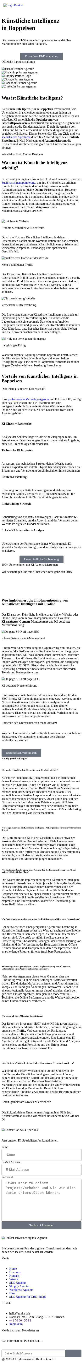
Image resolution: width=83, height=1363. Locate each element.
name (5, 1147)
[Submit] (73, 1353)
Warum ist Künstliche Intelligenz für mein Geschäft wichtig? (30, 770)
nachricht (7, 1177)
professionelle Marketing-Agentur (28, 399)
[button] (41, 13)
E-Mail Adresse (11, 1162)
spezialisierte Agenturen (16, 137)
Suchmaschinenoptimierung (18, 182)
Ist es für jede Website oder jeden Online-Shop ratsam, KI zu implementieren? (38, 1063)
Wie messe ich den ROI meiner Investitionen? (22, 1016)
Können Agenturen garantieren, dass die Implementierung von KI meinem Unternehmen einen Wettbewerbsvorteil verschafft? (36, 967)
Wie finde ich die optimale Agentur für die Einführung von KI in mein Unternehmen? (41, 919)
